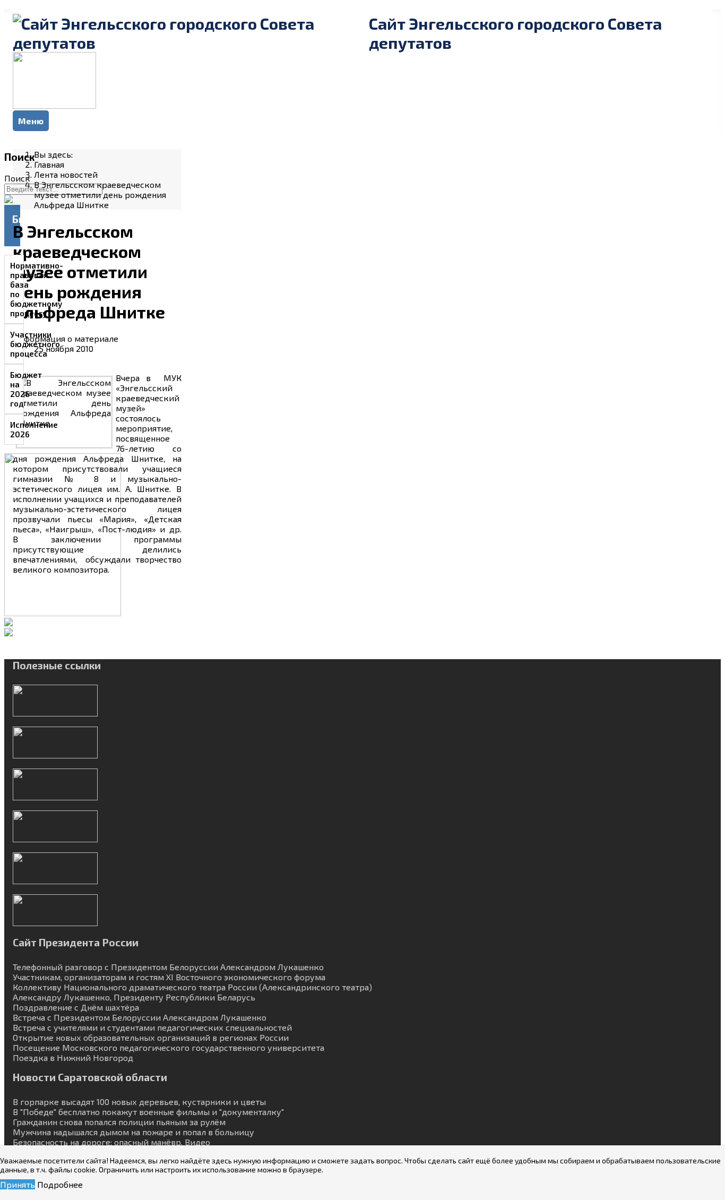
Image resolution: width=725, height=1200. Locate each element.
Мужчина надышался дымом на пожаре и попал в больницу (133, 1132)
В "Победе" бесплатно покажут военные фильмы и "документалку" (148, 1112)
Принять (17, 1184)
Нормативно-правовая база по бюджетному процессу (17, 289)
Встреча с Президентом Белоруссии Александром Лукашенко (139, 1017)
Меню (31, 121)
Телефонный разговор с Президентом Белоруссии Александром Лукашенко (168, 967)
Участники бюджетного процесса (17, 344)
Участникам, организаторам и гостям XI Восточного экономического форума (169, 977)
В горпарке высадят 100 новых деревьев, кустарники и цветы (139, 1102)
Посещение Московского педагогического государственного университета (168, 1047)
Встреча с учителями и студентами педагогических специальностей (152, 1027)
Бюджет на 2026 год (17, 389)
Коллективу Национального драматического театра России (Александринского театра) (192, 987)
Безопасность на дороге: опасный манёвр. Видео (111, 1142)
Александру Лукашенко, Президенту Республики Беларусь (134, 997)
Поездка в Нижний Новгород (73, 1057)
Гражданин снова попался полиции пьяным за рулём (119, 1122)
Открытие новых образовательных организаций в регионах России (151, 1037)
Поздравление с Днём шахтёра (76, 1007)
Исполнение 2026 (17, 429)
